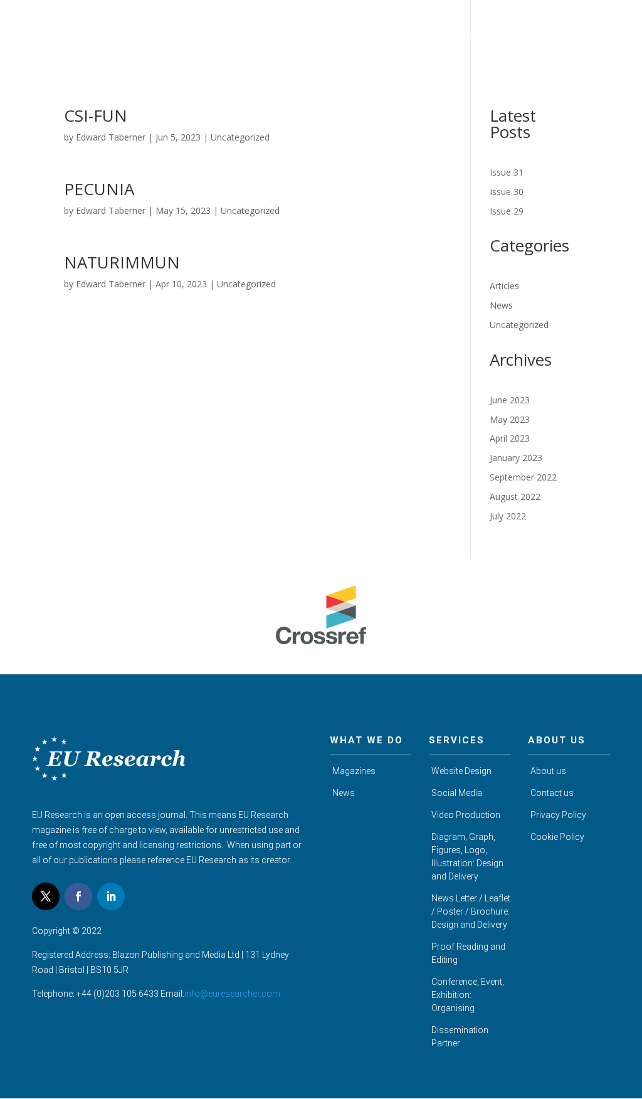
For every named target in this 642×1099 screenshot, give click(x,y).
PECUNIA (99, 189)
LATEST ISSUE (422, 36)
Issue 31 (507, 172)
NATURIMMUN (122, 262)
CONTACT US (594, 36)
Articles (504, 286)
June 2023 (510, 400)
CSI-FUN (95, 115)
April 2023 (510, 438)
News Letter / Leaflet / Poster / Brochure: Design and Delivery (470, 911)
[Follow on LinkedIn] (111, 896)
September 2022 (523, 477)
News (501, 305)
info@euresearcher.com (232, 994)
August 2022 (515, 496)
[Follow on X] (46, 896)
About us (548, 771)
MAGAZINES (351, 36)
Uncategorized (240, 137)
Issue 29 (507, 211)
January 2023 (516, 458)
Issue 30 (507, 192)
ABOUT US (288, 36)
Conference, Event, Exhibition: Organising (467, 995)
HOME (237, 36)
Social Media (456, 793)
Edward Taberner (110, 137)
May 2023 (510, 419)
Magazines (354, 771)
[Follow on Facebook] (78, 896)
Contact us (552, 793)
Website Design (461, 771)
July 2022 (508, 516)
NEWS (537, 36)
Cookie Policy (557, 837)
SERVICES (489, 36)
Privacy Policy (558, 815)
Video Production (465, 815)
